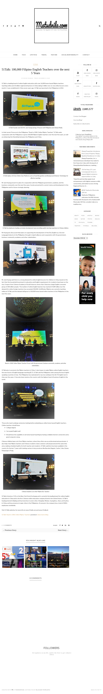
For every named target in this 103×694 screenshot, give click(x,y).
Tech (24, 55)
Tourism (89, 222)
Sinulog (97, 219)
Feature (54, 55)
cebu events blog (87, 74)
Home (15, 55)
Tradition (77, 226)
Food (82, 215)
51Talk (35, 64)
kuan (77, 75)
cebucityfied (87, 86)
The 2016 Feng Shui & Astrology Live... (58, 564)
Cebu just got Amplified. (84, 134)
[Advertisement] (88, 321)
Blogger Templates (43, 690)
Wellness (94, 226)
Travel (44, 55)
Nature (83, 219)
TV (75, 222)
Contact (86, 55)
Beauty (77, 215)
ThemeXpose (19, 690)
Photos (90, 219)
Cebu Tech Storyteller (87, 95)
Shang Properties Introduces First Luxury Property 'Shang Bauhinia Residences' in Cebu (91, 153)
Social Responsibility (70, 55)
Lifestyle (89, 215)
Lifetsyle (33, 55)
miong (78, 96)
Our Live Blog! (77, 120)
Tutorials (86, 226)
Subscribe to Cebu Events (81, 124)
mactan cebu (96, 86)
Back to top (95, 690)
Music (76, 219)
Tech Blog (82, 222)
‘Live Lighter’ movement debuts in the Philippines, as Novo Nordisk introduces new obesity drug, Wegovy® (87, 137)
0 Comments (8, 525)
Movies (97, 215)
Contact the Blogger (79, 116)
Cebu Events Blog (42, 514)
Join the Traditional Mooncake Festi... (35, 564)
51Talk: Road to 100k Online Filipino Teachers (16, 514)
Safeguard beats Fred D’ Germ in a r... (12, 564)
